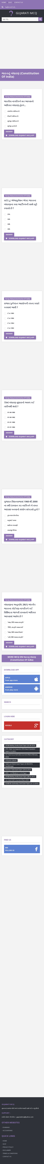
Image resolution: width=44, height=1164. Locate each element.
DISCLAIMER (7, 1150)
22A (8, 219)
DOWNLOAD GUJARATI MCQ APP (21, 135)
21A (8, 214)
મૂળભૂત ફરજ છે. (12, 126)
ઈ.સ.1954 (10, 323)
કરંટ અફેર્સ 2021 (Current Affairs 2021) (17, 780)
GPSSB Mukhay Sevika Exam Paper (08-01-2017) (20, 777)
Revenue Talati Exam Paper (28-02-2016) (18, 770)
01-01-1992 (11, 427)
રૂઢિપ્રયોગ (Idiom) (10, 760)
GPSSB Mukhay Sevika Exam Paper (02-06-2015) (20, 745)
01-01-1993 (11, 422)
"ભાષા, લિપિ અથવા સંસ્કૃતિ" (15, 622)
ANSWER (9, 131)
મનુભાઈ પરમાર (11, 520)
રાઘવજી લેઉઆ (12, 530)
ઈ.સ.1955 (10, 313)
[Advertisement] (22, 46)
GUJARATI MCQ (26, 13)
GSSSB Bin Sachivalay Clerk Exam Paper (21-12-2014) (21, 783)
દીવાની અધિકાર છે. (13, 116)
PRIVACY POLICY (8, 1147)
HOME (4, 2)
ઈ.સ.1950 (10, 318)
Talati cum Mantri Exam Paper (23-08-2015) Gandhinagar (18, 765)
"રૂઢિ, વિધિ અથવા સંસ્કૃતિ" (15, 637)
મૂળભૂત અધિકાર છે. (13, 121)
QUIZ (10, 2)
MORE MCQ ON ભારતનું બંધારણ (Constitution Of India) (22, 658)
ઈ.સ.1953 (10, 328)
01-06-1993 (11, 412)
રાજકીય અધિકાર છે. (13, 111)
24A (8, 224)
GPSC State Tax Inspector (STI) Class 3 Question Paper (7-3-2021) (20, 750)
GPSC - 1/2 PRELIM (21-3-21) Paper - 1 (17, 773)
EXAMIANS (6, 1127)
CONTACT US (18, 2)
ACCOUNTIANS (8, 1130)
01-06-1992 (11, 417)
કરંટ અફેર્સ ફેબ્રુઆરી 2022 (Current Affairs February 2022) (21, 756)
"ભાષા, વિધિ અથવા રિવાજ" (15, 632)
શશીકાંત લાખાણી (12, 525)
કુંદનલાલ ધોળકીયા (13, 515)
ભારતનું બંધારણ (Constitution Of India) (17, 97)
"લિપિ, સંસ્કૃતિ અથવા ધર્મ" (15, 627)
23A (8, 229)
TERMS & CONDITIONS (10, 1153)
